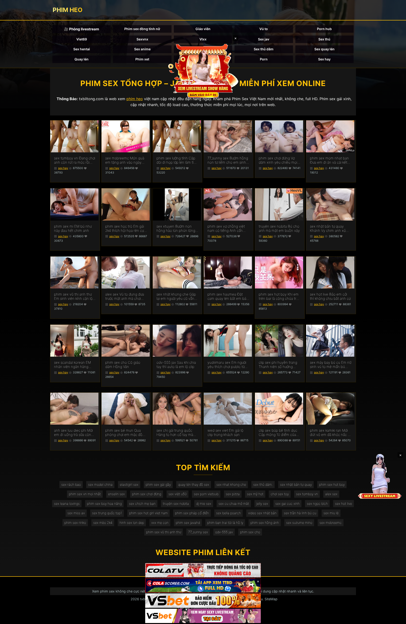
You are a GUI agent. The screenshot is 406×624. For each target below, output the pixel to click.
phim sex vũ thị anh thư (163, 532)
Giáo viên (203, 29)
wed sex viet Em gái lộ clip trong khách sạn (225, 432)
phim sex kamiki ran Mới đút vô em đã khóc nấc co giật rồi (331, 432)
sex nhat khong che (231, 484)
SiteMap (271, 599)
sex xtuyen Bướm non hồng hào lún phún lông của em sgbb (175, 228)
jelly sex (262, 504)
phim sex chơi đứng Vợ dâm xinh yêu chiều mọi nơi (278, 160)
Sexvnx (142, 39)
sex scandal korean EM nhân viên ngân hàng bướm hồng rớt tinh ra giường (72, 364)
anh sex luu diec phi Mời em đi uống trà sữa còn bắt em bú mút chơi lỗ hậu (73, 432)
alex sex (331, 494)
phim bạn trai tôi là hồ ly (225, 523)
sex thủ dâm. (263, 484)
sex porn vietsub (206, 494)
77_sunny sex (198, 532)
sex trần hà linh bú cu (300, 513)
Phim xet (142, 59)
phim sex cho (250, 532)
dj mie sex (203, 504)
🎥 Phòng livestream (81, 29)
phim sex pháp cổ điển (192, 513)
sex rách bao (71, 484)
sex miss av (76, 513)
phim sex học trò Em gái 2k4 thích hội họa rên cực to (125, 228)
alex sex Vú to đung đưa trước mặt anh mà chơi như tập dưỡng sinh (124, 296)
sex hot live (343, 504)
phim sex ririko (75, 523)
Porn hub (324, 29)
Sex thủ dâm (263, 49)
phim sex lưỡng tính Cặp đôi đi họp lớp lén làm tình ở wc (177, 160)
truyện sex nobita (176, 504)
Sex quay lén (324, 49)
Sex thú (324, 39)
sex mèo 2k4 (102, 523)
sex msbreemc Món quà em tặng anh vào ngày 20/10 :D (124, 160)
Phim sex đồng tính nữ (142, 29)
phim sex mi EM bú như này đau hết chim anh (73, 228)
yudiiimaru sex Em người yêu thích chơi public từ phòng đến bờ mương (226, 364)
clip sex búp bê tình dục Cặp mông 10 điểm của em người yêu (278, 432)
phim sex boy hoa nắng (104, 504)
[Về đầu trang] (395, 618)
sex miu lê (331, 513)
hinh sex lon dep (132, 523)
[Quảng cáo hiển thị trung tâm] (203, 70)
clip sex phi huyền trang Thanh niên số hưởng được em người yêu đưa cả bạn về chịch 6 (278, 364)
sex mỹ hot (255, 494)
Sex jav (263, 39)
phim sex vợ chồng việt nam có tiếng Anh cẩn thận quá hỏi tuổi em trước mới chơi (226, 228)
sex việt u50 (177, 494)
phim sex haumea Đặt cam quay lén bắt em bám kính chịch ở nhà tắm (228, 296)
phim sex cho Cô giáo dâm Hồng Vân (122, 364)
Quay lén (81, 59)
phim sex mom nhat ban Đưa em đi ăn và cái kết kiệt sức (329, 160)
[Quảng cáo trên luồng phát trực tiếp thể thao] (203, 616)
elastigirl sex (129, 484)
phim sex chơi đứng (146, 494)
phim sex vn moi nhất (85, 494)
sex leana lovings (67, 504)
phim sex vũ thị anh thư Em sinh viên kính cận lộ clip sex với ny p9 (73, 296)
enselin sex (116, 494)
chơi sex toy (280, 494)
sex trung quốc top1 (107, 513)
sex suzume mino (299, 523)
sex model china (100, 484)
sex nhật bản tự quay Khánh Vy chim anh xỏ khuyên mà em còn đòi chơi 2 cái (328, 228)
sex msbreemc (331, 523)
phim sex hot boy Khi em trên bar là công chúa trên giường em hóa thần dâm (280, 296)
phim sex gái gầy (158, 484)
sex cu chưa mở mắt (234, 504)
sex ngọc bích (317, 504)
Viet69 (81, 39)
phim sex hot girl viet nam (148, 513)
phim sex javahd (188, 523)
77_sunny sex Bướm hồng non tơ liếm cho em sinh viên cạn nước (227, 160)
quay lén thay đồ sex (193, 484)
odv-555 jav (224, 532)
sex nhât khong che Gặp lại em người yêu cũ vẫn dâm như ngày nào (176, 296)
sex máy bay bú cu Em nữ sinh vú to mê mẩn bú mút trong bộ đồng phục (330, 364)
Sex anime (142, 49)
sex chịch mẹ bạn (142, 504)
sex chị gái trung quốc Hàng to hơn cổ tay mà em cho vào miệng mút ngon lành (175, 432)
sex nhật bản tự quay (296, 484)
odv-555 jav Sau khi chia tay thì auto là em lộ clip (176, 364)
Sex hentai (81, 49)
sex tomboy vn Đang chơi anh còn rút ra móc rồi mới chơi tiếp (74, 160)
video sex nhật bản (262, 513)
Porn (264, 59)
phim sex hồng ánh (264, 523)
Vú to (263, 29)
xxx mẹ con (159, 523)
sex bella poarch (228, 513)
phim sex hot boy (332, 484)
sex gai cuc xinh (287, 504)
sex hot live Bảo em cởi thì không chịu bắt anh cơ (330, 296)
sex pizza (233, 494)
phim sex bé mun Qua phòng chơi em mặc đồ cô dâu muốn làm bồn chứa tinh (123, 432)
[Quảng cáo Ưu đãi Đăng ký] (203, 585)
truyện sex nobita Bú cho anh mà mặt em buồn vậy (279, 228)
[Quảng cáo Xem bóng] (203, 570)
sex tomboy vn (307, 494)
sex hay (63, 168)
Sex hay (324, 59)
